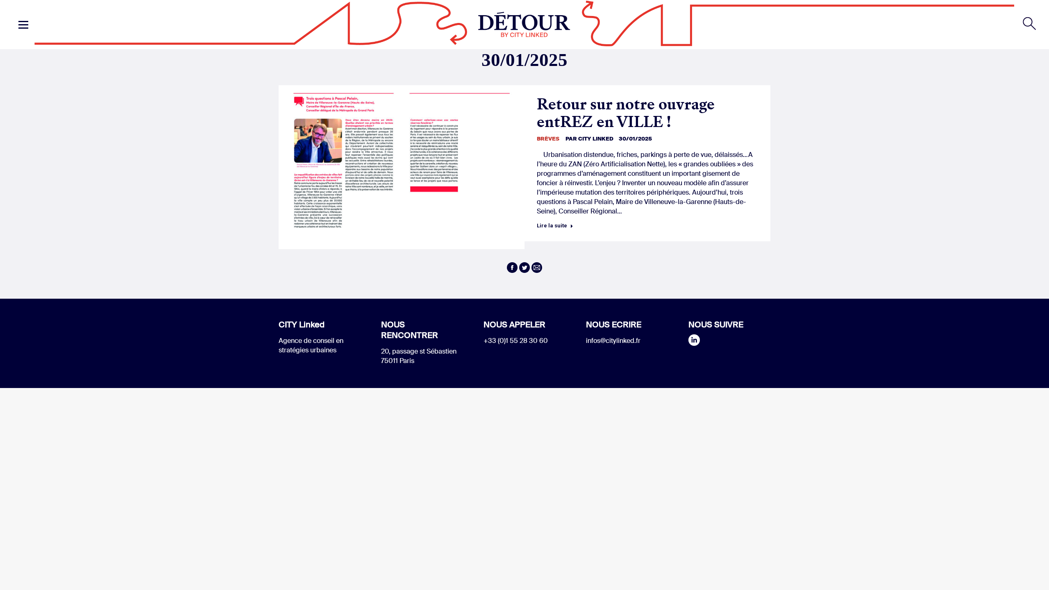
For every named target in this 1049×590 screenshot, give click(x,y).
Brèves (548, 138)
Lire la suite (552, 225)
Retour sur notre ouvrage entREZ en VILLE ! (626, 113)
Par (589, 138)
